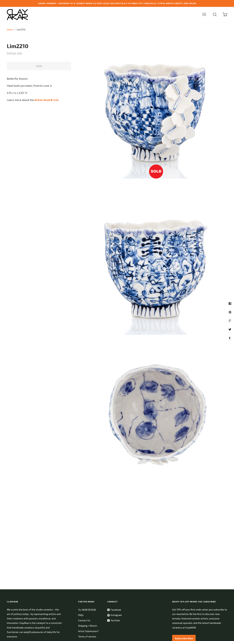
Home (10, 29)
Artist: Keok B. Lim (46, 99)
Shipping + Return (87, 625)
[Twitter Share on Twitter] (230, 329)
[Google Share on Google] (230, 320)
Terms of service (87, 636)
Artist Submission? (88, 631)
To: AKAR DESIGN (87, 609)
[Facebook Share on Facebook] (230, 303)
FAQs (81, 615)
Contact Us (84, 620)
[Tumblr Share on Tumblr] (230, 338)
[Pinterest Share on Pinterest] (230, 312)
